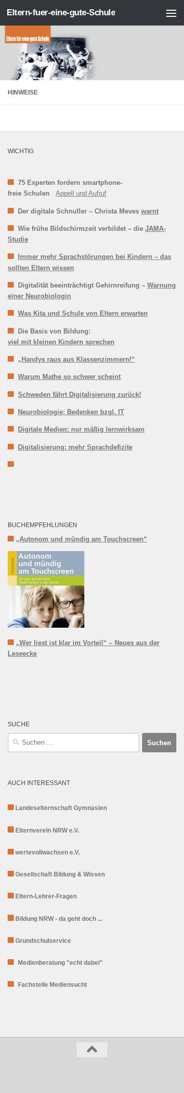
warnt (149, 211)
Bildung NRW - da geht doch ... (58, 918)
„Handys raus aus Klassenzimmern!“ (76, 359)
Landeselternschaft (44, 808)
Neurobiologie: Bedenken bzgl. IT (71, 412)
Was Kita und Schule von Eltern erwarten (83, 313)
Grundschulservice (43, 940)
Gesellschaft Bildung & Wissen (60, 874)
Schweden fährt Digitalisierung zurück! (79, 394)
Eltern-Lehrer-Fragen (46, 896)
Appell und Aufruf (81, 193)
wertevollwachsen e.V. (47, 852)
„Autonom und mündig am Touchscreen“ (81, 539)
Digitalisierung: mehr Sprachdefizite (75, 447)
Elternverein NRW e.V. (47, 830)
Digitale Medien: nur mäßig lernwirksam (81, 429)
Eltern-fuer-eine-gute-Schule (61, 12)
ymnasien (92, 808)
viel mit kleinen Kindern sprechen (61, 342)
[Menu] (171, 13)
